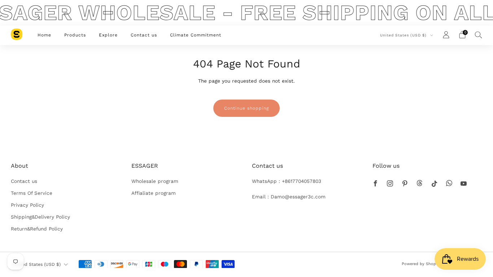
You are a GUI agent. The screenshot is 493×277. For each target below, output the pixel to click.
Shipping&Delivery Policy (40, 217)
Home (44, 35)
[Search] (478, 34)
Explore (108, 35)
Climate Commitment (195, 35)
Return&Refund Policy (37, 229)
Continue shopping (246, 108)
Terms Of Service (31, 193)
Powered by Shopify (421, 263)
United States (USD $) (404, 35)
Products (75, 35)
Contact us (144, 35)
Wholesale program (154, 181)
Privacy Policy (27, 205)
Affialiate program (153, 193)
